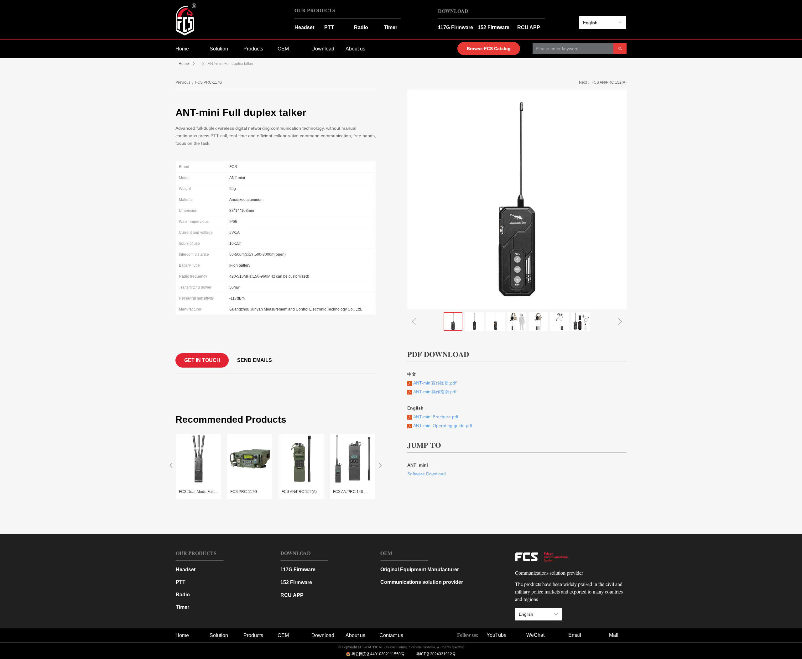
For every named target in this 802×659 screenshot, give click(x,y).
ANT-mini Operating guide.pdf (442, 425)
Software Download (426, 473)
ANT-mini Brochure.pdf (435, 416)
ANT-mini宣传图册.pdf (434, 382)
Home (184, 63)
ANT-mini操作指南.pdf (434, 391)
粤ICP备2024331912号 (436, 654)
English (590, 22)
